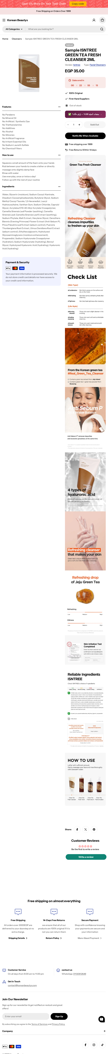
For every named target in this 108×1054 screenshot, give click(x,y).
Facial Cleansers (98, 64)
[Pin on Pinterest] (94, 829)
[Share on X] (85, 829)
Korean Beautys (17, 20)
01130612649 (79, 974)
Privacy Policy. (58, 1024)
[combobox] (54, 29)
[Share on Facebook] (77, 829)
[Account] (94, 20)
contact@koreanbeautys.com (22, 985)
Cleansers (17, 38)
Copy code (78, 3)
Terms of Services (39, 1024)
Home (5, 38)
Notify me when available (85, 135)
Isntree (76, 64)
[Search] (102, 29)
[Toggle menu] (4, 20)
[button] (101, 1019)
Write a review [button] (86, 857)
